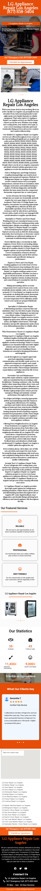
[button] (18, 94)
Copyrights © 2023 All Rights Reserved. (20, 889)
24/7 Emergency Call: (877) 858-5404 (20, 57)
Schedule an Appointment (20, 676)
